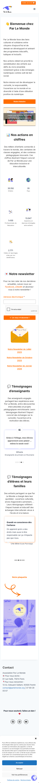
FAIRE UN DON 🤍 (28, 3)
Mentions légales (25, 780)
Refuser (19, 769)
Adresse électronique (14, 297)
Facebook (9, 287)
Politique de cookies (13, 780)
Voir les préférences (20, 775)
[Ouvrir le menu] (34, 9)
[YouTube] (26, 722)
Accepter (19, 763)
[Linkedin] (19, 722)
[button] (36, 738)
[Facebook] (13, 722)
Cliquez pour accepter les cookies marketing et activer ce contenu (19, 116)
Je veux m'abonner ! (20, 318)
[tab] (16, 462)
